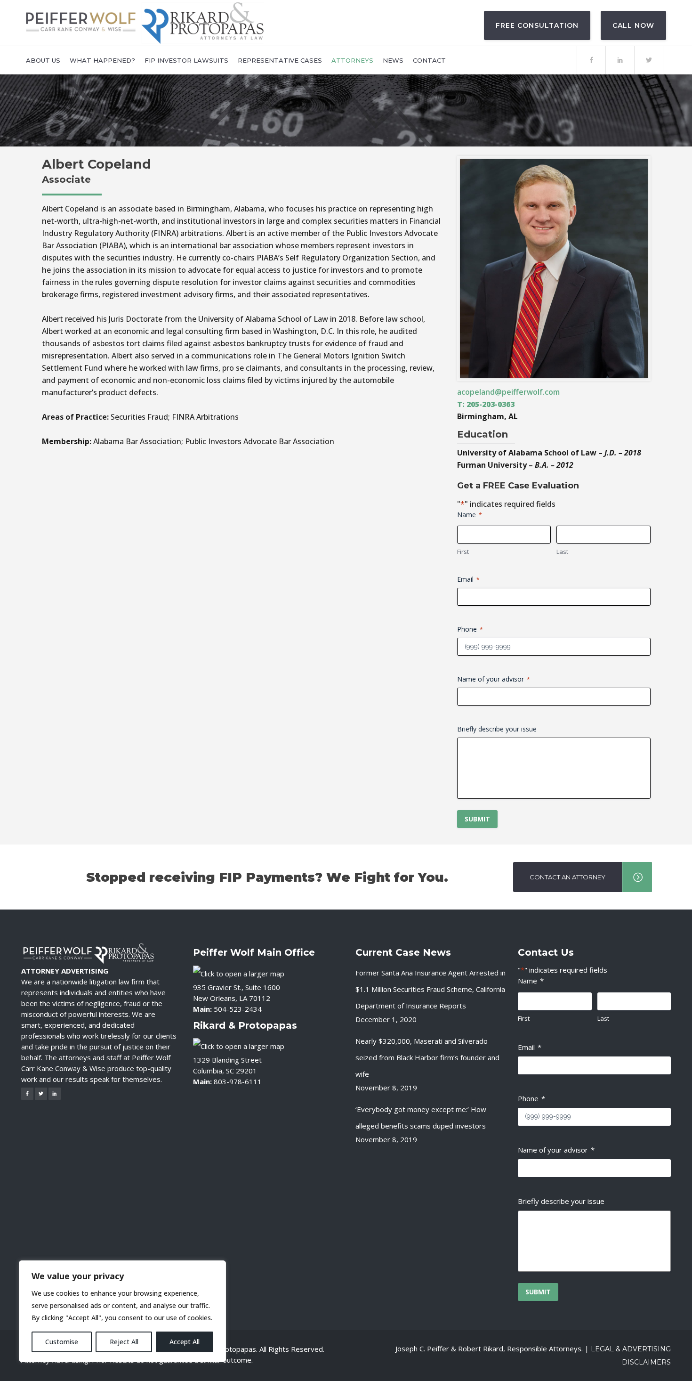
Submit (477, 818)
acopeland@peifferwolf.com (508, 392)
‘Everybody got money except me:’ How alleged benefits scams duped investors (420, 1117)
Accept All (184, 1341)
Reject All (124, 1341)
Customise (61, 1341)
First (463, 551)
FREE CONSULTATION (537, 25)
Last (562, 551)
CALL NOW (633, 25)
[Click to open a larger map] (238, 972)
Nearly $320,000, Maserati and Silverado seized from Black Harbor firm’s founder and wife (427, 1057)
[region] (122, 1311)
